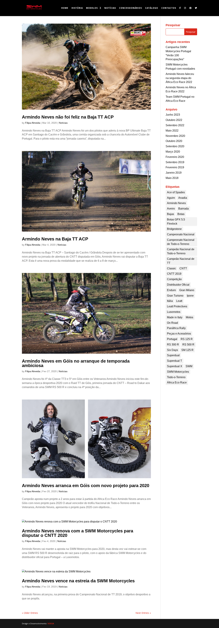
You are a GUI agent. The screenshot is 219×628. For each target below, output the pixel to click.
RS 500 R (188, 344)
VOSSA (51, 623)
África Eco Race (177, 382)
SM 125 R (187, 350)
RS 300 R (173, 344)
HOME (64, 8)
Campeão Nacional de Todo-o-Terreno (180, 251)
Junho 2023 (173, 114)
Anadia (182, 197)
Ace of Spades (176, 192)
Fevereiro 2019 (175, 167)
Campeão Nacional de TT (180, 260)
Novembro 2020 (175, 135)
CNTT (183, 268)
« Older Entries (30, 612)
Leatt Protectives (177, 306)
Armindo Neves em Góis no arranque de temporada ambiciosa (76, 363)
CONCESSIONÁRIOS (130, 8)
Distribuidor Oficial (178, 284)
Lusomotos (173, 311)
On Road (172, 322)
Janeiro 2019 (174, 172)
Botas (180, 214)
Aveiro (171, 208)
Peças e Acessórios (179, 333)
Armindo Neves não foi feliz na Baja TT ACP (68, 117)
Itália (170, 300)
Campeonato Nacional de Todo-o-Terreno (180, 241)
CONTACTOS (168, 8)
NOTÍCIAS (110, 8)
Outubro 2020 (174, 141)
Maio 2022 (172, 130)
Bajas (170, 214)
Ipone (190, 295)
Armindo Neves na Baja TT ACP (55, 238)
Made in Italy (174, 317)
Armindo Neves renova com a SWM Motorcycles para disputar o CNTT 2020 (77, 533)
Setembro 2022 (175, 125)
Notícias (63, 122)
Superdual (173, 355)
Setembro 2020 (175, 146)
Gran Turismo (175, 295)
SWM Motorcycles (178, 371)
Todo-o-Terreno (176, 377)
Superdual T (174, 360)
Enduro (171, 290)
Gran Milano (186, 290)
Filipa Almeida (32, 122)
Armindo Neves (176, 203)
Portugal (172, 339)
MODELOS (92, 8)
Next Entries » (143, 612)
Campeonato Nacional (180, 234)
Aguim (171, 197)
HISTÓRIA (77, 8)
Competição (174, 279)
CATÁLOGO (151, 8)
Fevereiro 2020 (175, 156)
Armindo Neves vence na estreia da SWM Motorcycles (78, 580)
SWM (189, 366)
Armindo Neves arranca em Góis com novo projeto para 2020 (85, 485)
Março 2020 (173, 151)
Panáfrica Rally (176, 328)
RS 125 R (187, 339)
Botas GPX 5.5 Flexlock (176, 221)
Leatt (179, 300)
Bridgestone (174, 228)
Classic (171, 268)
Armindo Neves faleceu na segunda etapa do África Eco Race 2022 (180, 78)
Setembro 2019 (175, 162)
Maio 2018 (172, 177)
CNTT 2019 (174, 273)
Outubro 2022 (174, 120)
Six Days (172, 350)
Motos (189, 317)
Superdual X (174, 366)
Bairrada (183, 208)
